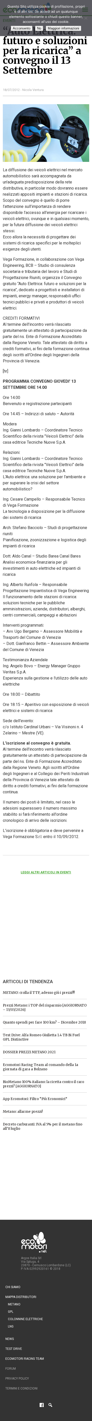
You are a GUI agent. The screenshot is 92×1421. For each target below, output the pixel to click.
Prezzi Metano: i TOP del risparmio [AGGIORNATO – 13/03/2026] (45, 1007)
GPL (10, 1312)
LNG (11, 1326)
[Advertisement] (41, 933)
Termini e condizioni (21, 1388)
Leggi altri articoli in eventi (46, 872)
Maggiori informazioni (63, 28)
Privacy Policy (17, 1378)
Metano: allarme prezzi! (23, 1111)
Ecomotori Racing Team (24, 1359)
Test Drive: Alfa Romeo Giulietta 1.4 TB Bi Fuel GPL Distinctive (41, 1037)
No (39, 28)
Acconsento (21, 28)
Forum (10, 1368)
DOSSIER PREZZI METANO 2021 (29, 1052)
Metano (14, 1304)
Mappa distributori (20, 1297)
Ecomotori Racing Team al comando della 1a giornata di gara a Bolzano (40, 1067)
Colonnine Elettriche (25, 1319)
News (9, 1339)
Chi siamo (12, 1287)
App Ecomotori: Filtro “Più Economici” (35, 1099)
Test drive (13, 1349)
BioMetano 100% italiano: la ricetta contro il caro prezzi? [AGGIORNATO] (43, 1084)
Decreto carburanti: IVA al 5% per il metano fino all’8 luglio (42, 1126)
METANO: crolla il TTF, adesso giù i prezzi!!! (39, 993)
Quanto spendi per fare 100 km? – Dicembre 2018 (44, 1022)
